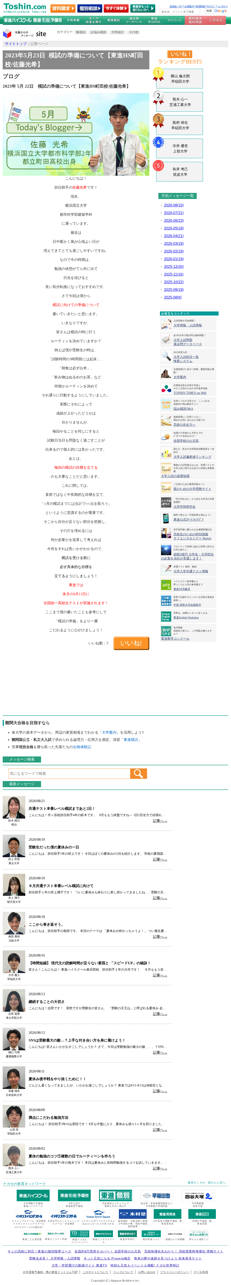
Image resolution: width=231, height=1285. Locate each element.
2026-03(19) (174, 244)
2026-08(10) (174, 205)
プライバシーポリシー (174, 1272)
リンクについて (123, 1272)
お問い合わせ (146, 1272)
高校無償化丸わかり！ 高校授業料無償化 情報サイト (183, 1251)
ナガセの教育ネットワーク (24, 1184)
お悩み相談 (98, 32)
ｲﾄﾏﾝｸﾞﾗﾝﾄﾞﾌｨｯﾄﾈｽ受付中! (28, 1227)
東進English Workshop (186, 617)
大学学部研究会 (184, 506)
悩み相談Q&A (183, 408)
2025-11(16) (173, 274)
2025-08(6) (173, 297)
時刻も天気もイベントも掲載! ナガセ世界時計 (145, 1265)
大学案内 (179, 377)
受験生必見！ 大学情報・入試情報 (54, 1258)
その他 (133, 32)
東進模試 (131, 740)
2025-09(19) (174, 290)
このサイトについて (96, 1272)
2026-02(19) (174, 251)
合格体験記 (82, 747)
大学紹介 (117, 32)
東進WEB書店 (181, 589)
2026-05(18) (174, 228)
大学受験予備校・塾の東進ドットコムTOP (50, 1272)
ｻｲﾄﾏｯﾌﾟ (211, 6)
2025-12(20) (174, 267)
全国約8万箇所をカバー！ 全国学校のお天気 (107, 1251)
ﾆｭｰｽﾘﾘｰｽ (222, 6)
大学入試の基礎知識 (175, 476)
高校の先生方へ (184, 424)
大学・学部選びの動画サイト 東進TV (79, 1265)
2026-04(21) (174, 236)
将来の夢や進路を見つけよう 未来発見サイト (168, 1258)
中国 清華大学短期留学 (187, 604)
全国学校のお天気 (186, 440)
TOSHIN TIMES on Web (189, 393)
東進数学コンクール (175, 638)
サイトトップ (16, 44)
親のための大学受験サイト (192, 489)
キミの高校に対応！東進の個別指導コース (39, 1251)
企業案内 (189, 6)
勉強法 (80, 32)
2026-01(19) (174, 259)
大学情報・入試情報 (187, 325)
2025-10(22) (174, 282)
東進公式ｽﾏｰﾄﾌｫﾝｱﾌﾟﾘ (188, 519)
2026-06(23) (174, 220)
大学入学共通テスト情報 (190, 571)
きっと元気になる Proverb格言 (107, 1258)
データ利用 (201, 1272)
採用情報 (200, 6)
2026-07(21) (174, 213)
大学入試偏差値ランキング (192, 457)
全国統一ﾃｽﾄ (176, 6)
